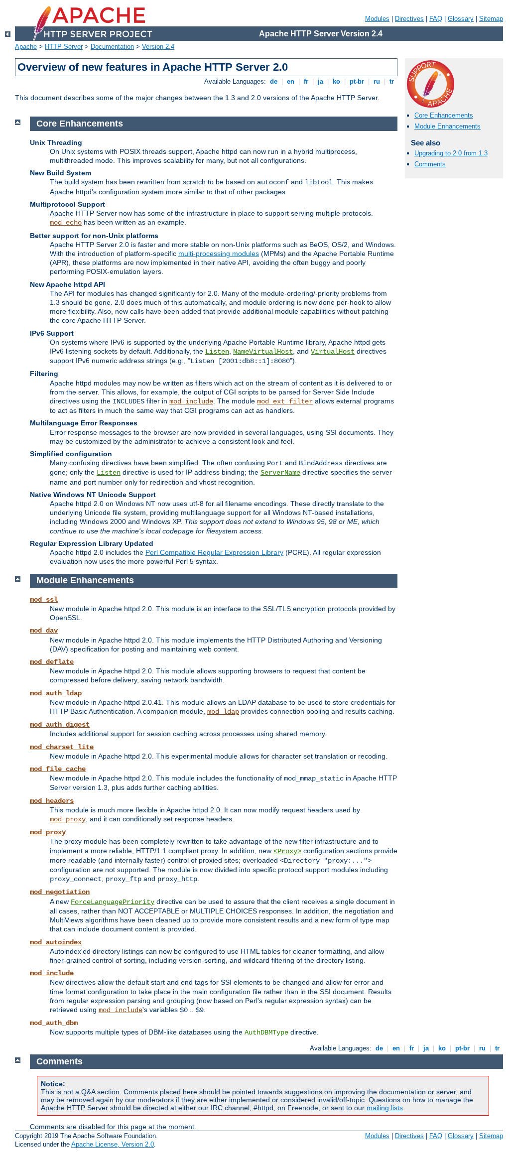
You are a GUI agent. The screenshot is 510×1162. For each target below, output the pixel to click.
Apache (26, 46)
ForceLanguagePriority (112, 902)
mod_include (191, 401)
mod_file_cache (58, 769)
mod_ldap (223, 712)
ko (336, 81)
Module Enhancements (447, 126)
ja (320, 81)
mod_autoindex (56, 942)
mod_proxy (68, 819)
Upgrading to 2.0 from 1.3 (451, 153)
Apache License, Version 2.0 (112, 1144)
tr (391, 81)
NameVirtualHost (263, 352)
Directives (409, 18)
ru (377, 81)
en (290, 81)
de (273, 81)
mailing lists (385, 1108)
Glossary (461, 18)
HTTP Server (64, 46)
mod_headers (52, 801)
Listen (217, 352)
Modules (377, 18)
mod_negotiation (60, 892)
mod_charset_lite (62, 747)
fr (306, 81)
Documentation (112, 46)
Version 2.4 (158, 46)
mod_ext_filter (285, 401)
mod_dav (44, 631)
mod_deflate (52, 662)
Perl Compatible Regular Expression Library (214, 552)
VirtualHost (333, 352)
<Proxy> (287, 851)
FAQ (435, 18)
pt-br (357, 81)
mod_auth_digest (60, 725)
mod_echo (66, 223)
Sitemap (491, 18)
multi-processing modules (218, 254)
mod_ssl (44, 600)
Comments (430, 164)
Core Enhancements (443, 115)
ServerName (280, 473)
